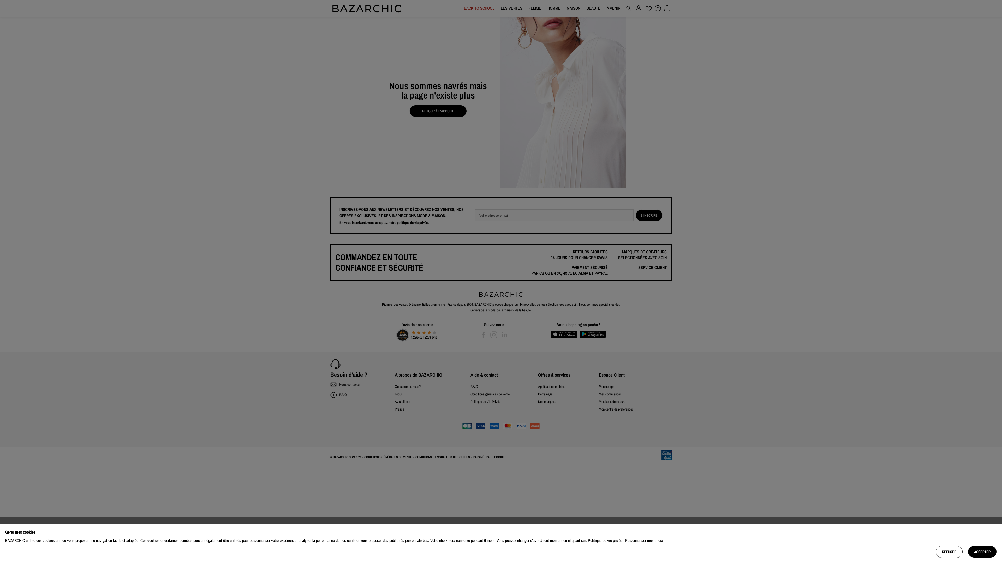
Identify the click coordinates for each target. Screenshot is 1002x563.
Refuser (949, 551)
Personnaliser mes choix (644, 540)
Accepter (982, 551)
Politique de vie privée (605, 540)
